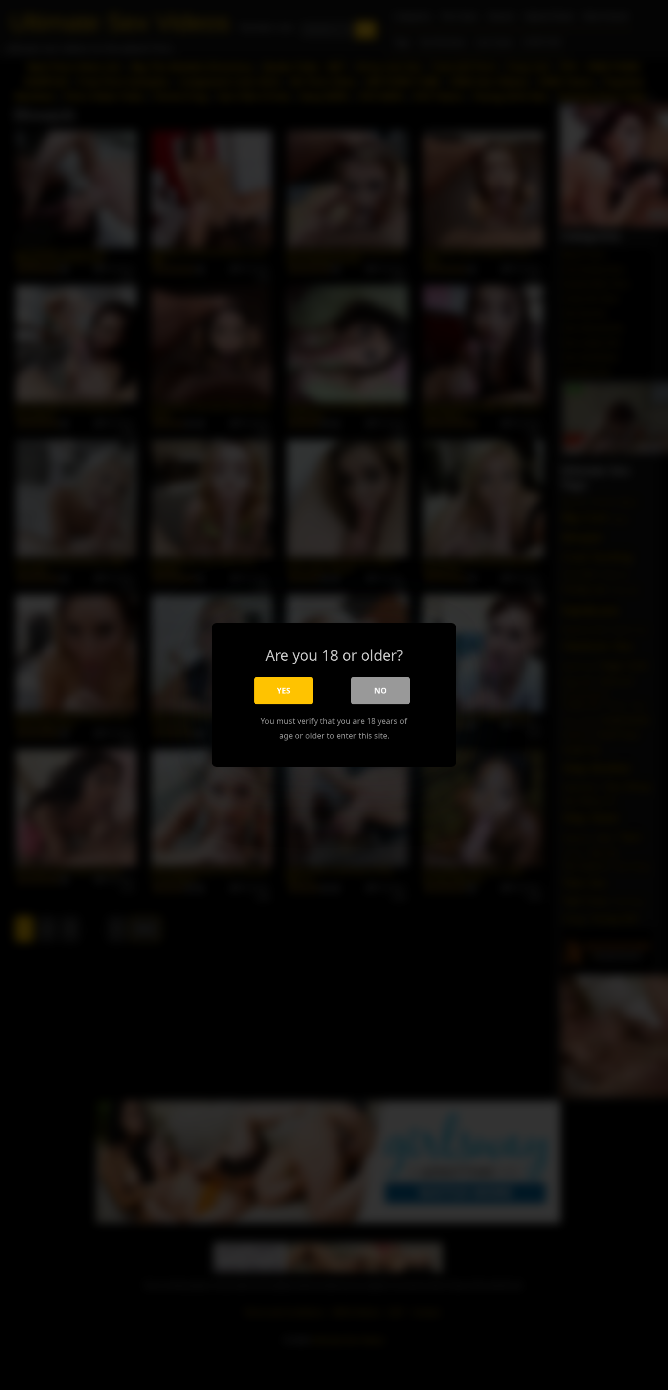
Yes (283, 690)
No (380, 690)
